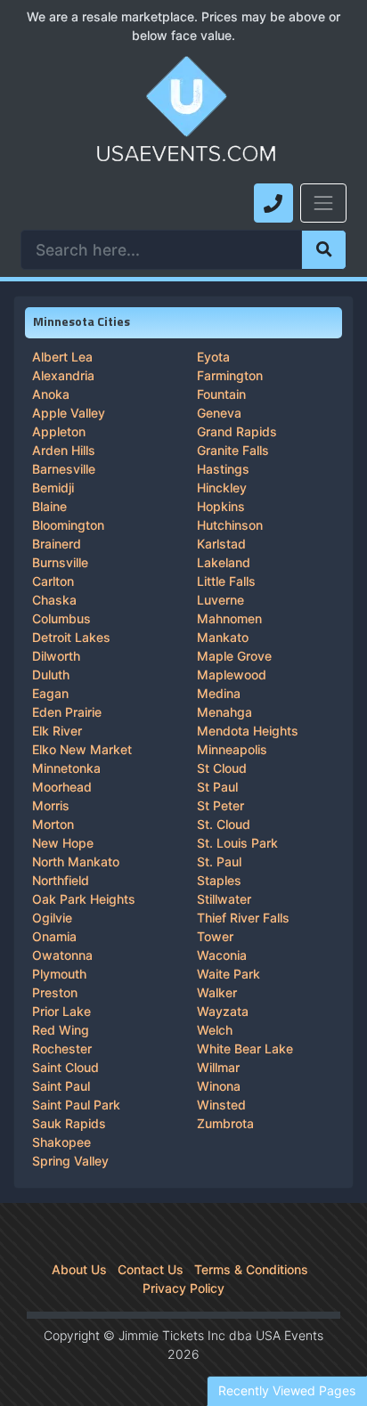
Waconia (222, 955)
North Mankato (75, 861)
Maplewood (231, 674)
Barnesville (63, 468)
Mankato (223, 637)
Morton (53, 824)
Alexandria (63, 375)
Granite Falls (233, 450)
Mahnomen (229, 618)
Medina (219, 693)
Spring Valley (70, 1160)
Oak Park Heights (83, 898)
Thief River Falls (243, 917)
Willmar (218, 1067)
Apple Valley (68, 412)
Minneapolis (232, 749)
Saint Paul (61, 1085)
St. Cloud (223, 824)
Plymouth (59, 973)
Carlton (53, 581)
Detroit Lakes (71, 637)
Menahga (224, 711)
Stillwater (224, 898)
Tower (215, 936)
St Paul (217, 786)
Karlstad (221, 543)
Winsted (221, 1104)
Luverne (220, 599)
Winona (219, 1085)
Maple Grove (234, 655)
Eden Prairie (67, 711)
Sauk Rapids (69, 1123)
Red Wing (60, 1029)
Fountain (221, 394)
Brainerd (56, 543)
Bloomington (68, 524)
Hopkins (221, 506)
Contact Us (151, 1269)
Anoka (50, 394)
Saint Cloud (65, 1067)
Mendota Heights (247, 730)
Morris (50, 805)
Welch (214, 1029)
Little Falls (226, 581)
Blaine (49, 506)
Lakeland (223, 562)
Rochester (62, 1048)
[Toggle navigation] (323, 203)
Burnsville (60, 562)
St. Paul (219, 861)
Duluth (50, 674)
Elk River (57, 730)
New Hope (63, 842)
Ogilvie (52, 917)
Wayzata (223, 1011)
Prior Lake (61, 1011)
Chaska (54, 599)
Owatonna (62, 955)
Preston (54, 992)
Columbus (61, 618)
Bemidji (53, 487)
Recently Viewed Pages (286, 1390)
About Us (79, 1269)
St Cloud (222, 768)
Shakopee (61, 1142)
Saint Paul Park (76, 1104)
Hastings (223, 468)
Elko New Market (82, 749)
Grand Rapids (237, 431)
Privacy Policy (183, 1288)
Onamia (54, 936)
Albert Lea (62, 356)
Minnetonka (66, 768)
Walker (217, 992)
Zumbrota (225, 1123)
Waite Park (228, 973)
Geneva (219, 412)
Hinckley (222, 487)
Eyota (213, 356)
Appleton (59, 431)
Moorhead (62, 786)
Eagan (50, 693)
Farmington (230, 375)
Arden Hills (63, 450)
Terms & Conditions (251, 1269)
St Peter (220, 805)
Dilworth (56, 655)
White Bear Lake (245, 1048)
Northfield (60, 880)
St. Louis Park (237, 842)
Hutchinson (230, 524)
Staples (219, 880)
